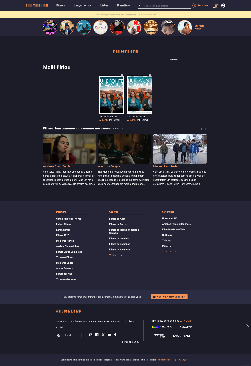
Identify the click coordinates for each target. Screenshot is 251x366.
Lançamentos (63, 229)
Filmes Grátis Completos (69, 251)
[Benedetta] (100, 27)
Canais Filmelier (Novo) (68, 218)
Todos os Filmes (64, 257)
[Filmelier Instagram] (90, 335)
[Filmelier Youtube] (109, 335)
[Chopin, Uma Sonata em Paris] (67, 27)
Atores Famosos (64, 268)
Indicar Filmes (63, 224)
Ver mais (113, 255)
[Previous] (201, 129)
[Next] (206, 129)
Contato (60, 327)
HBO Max (167, 235)
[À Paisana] (168, 27)
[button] (78, 335)
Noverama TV (169, 218)
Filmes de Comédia (119, 238)
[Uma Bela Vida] (134, 27)
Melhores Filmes (65, 240)
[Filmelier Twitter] (103, 335)
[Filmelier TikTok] (115, 335)
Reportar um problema (123, 321)
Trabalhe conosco (78, 321)
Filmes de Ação (117, 218)
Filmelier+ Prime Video (174, 229)
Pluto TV (166, 246)
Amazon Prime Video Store (176, 224)
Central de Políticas (163, 360)
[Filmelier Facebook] (96, 335)
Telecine (166, 240)
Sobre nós (61, 321)
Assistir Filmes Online (67, 246)
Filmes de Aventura (119, 249)
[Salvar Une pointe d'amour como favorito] (122, 75)
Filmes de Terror (118, 224)
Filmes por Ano (64, 274)
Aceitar (183, 360)
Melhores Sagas (64, 263)
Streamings (168, 211)
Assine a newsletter (171, 296)
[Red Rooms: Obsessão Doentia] (117, 27)
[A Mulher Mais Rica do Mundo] (151, 27)
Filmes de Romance (119, 244)
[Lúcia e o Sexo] (185, 27)
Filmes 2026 (62, 235)
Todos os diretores (66, 279)
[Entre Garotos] (83, 27)
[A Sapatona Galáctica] (50, 27)
